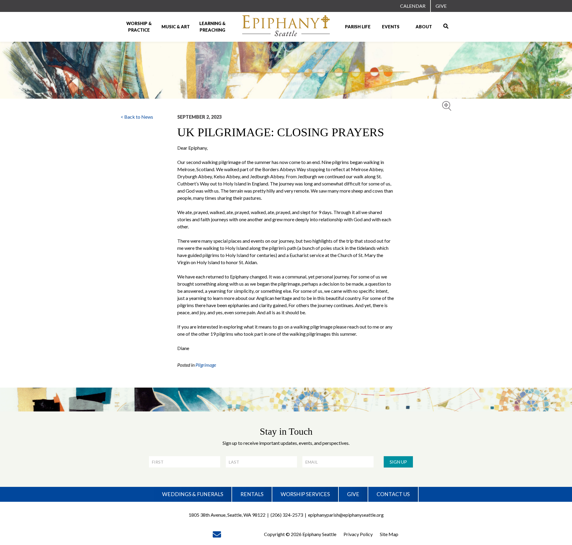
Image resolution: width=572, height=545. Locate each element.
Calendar (412, 6)
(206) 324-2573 (287, 515)
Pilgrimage (205, 365)
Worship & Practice (139, 26)
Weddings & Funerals (192, 494)
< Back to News (137, 117)
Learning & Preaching (212, 26)
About (424, 26)
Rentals (251, 494)
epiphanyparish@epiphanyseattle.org (346, 515)
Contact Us (393, 494)
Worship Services (305, 494)
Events (391, 26)
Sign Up (398, 462)
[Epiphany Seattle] (286, 27)
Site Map (389, 534)
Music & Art (175, 26)
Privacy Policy (358, 534)
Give (441, 6)
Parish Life (358, 26)
